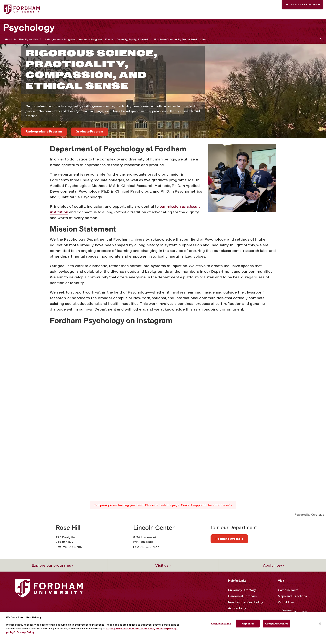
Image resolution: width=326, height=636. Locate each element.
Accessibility (237, 608)
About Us (10, 39)
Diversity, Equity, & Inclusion (134, 39)
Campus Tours (288, 590)
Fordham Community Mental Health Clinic (180, 39)
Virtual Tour (286, 602)
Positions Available (229, 539)
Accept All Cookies (276, 623)
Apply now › (273, 565)
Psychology (29, 27)
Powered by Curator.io (309, 514)
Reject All (248, 623)
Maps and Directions (292, 596)
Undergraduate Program (59, 39)
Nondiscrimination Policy (245, 602)
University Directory (242, 590)
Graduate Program (90, 39)
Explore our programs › (52, 565)
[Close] (320, 623)
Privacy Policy (25, 632)
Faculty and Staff (30, 39)
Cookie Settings (221, 623)
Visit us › (163, 565)
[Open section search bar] (320, 39)
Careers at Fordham (242, 596)
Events (109, 39)
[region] (163, 624)
